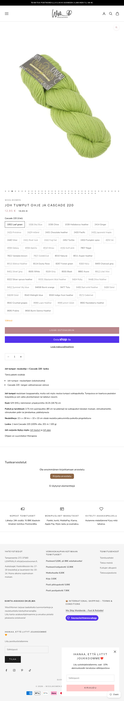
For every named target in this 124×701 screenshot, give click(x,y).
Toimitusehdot (106, 557)
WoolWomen (13, 200)
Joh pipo (47, 430)
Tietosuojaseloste (108, 572)
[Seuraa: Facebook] (6, 670)
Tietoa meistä (106, 562)
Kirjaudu (90, 687)
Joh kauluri (35, 430)
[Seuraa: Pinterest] (22, 670)
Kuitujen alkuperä (108, 567)
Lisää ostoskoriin (62, 330)
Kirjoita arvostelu (62, 476)
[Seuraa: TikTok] (29, 670)
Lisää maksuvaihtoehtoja (62, 346)
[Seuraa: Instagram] (14, 670)
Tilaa (12, 659)
